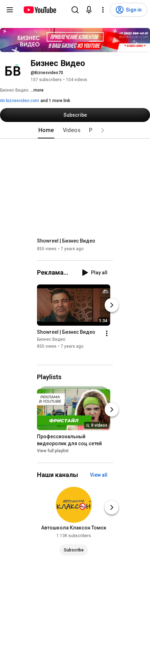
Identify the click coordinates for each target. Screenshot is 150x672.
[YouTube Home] (39, 10)
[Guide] (10, 10)
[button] (102, 130)
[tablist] (75, 130)
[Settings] (103, 10)
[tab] (46, 130)
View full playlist (53, 451)
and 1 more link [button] (55, 100)
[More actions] (107, 333)
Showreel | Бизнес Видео (66, 241)
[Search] (75, 10)
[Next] (112, 305)
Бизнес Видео (51, 339)
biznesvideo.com (22, 100)
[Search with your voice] (89, 10)
